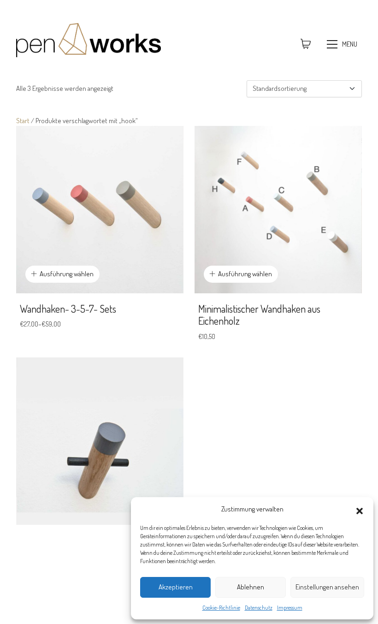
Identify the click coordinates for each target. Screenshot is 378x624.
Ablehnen (250, 586)
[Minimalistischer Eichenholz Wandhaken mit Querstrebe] (99, 441)
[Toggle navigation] (343, 44)
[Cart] (306, 44)
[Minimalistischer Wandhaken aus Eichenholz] (278, 209)
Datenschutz (258, 607)
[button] (359, 509)
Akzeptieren (176, 586)
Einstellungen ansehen (327, 586)
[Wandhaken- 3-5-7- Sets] (99, 209)
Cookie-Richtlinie (221, 607)
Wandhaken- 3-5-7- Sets (68, 309)
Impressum (289, 607)
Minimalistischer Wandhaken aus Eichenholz (259, 315)
